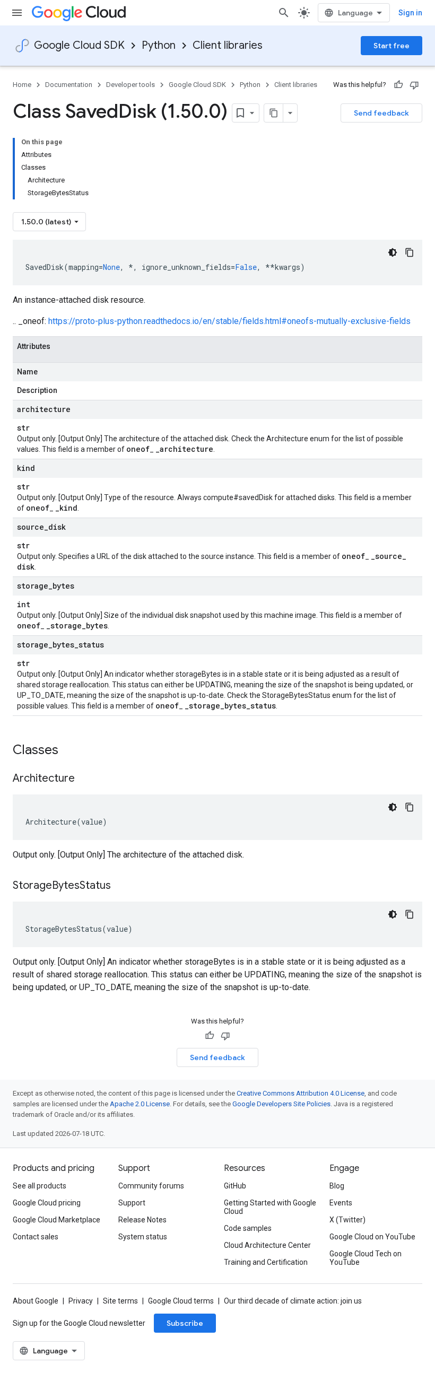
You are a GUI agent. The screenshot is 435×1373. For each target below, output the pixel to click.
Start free (391, 45)
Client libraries (228, 45)
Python (159, 45)
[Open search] (283, 12)
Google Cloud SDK (79, 45)
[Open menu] (17, 12)
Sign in (410, 12)
